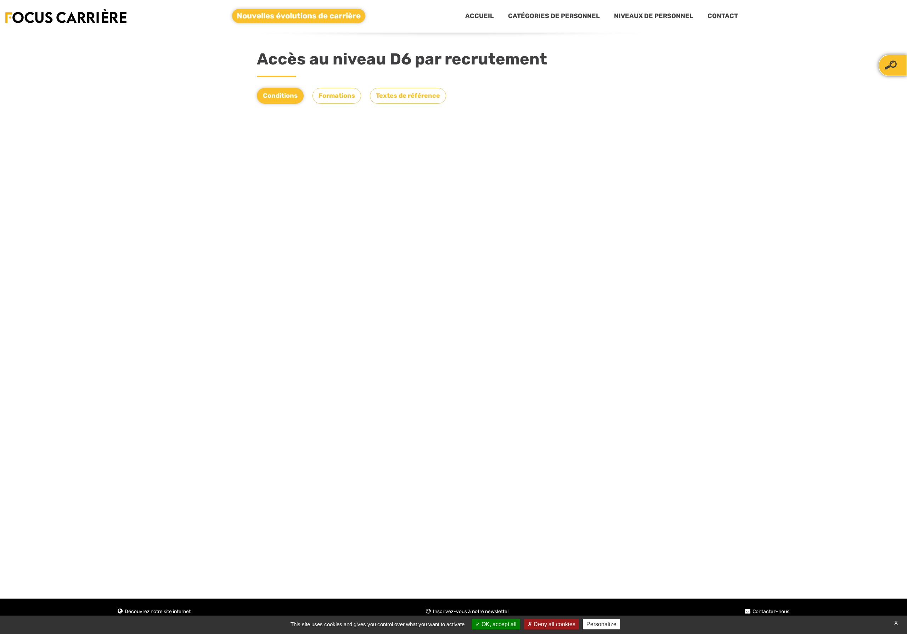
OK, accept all (498, 624)
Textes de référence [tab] (408, 96)
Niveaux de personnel (653, 16)
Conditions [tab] (280, 96)
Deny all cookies (553, 624)
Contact (723, 16)
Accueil (479, 16)
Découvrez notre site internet (158, 611)
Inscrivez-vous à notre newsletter (471, 611)
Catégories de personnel (554, 16)
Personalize (601, 624)
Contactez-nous (771, 611)
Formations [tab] (337, 96)
